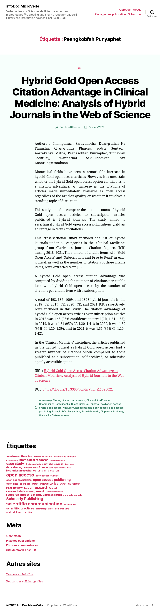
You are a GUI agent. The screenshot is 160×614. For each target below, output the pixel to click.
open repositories (45, 483)
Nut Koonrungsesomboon (77, 407)
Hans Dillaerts (72, 127)
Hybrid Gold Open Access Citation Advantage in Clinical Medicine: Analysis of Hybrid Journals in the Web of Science (80, 97)
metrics (51, 471)
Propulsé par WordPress (62, 605)
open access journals (47, 475)
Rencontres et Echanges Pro (24, 581)
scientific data (70, 505)
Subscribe (134, 14)
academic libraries (19, 456)
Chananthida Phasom (98, 400)
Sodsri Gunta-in (90, 411)
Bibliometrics (12, 460)
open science (70, 483)
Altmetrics (39, 457)
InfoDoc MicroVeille (22, 6)
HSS (69, 467)
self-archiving (62, 508)
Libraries (42, 471)
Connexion (13, 536)
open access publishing (52, 480)
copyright (47, 464)
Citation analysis (33, 464)
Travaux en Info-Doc (19, 574)
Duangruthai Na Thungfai (85, 404)
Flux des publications (20, 540)
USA (30, 512)
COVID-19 (58, 464)
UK (25, 512)
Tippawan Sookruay (111, 411)
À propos (124, 9)
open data (12, 483)
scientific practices (20, 508)
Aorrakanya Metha (49, 400)
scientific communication (34, 503)
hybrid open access (50, 407)
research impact (17, 494)
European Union (31, 467)
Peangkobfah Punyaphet (66, 411)
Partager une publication (110, 14)
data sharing (14, 467)
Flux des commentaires (22, 545)
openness (25, 484)
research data (45, 487)
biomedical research (73, 400)
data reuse (69, 464)
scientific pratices (44, 509)
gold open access (111, 404)
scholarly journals (72, 495)
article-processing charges (60, 456)
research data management (25, 491)
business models (57, 460)
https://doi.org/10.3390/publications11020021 (78, 389)
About (137, 9)
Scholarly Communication (46, 494)
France (43, 467)
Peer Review (14, 487)
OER (58, 471)
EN (80, 68)
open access (100, 407)
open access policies (19, 479)
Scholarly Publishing (24, 498)
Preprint (28, 488)
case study (15, 463)
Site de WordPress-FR (21, 550)
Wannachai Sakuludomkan (54, 415)
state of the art (14, 512)
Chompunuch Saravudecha (54, 404)
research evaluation (54, 492)
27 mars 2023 (96, 127)
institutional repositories (21, 470)
